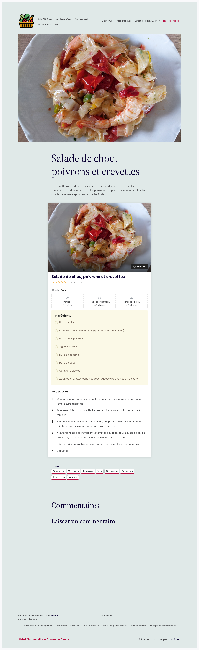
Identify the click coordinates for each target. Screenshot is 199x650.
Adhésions (75, 625)
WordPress (174, 639)
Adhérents (61, 625)
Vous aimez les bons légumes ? (38, 625)
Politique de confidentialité (162, 625)
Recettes (55, 615)
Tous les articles (138, 625)
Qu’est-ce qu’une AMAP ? (114, 625)
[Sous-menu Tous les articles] (180, 21)
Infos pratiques (91, 625)
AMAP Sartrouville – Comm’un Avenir (63, 19)
